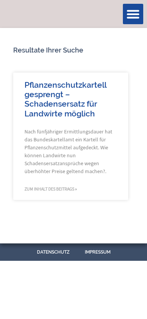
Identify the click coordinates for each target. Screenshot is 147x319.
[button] (133, 14)
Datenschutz (53, 252)
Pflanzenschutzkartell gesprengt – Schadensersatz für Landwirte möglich (65, 99)
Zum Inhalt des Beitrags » (50, 189)
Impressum (97, 252)
